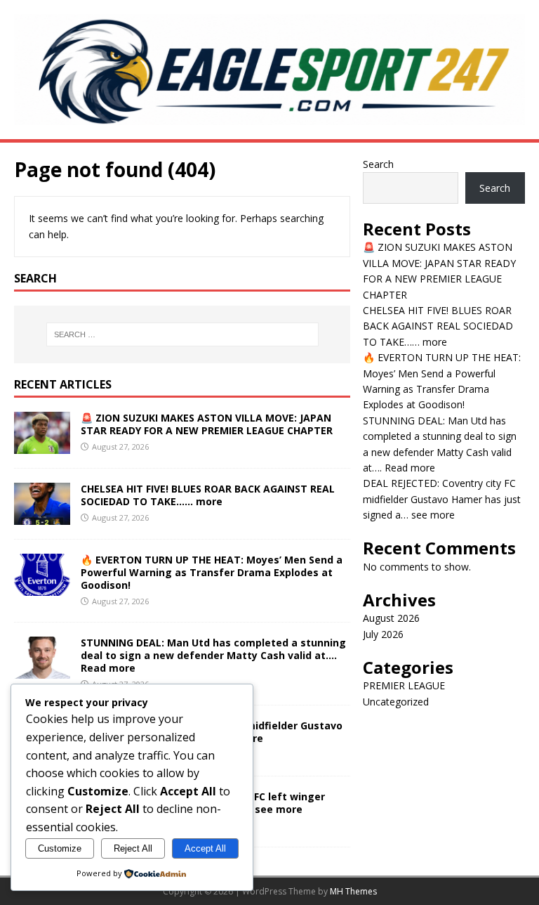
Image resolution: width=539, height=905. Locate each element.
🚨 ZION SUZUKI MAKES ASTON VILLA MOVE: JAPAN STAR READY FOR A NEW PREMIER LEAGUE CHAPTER (207, 424)
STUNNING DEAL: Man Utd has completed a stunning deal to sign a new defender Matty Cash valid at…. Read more (213, 655)
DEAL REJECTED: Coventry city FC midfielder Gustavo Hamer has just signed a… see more (442, 498)
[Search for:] (182, 334)
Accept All (205, 848)
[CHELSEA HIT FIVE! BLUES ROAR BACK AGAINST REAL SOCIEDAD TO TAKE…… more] (42, 516)
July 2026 (383, 634)
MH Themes (353, 891)
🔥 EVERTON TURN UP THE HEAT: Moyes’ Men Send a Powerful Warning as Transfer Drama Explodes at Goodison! (211, 572)
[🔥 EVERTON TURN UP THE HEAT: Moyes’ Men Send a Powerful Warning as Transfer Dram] (42, 587)
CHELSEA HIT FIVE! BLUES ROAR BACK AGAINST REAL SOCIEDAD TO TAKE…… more (208, 495)
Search (378, 164)
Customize (59, 848)
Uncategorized (396, 701)
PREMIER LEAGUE (404, 685)
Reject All (133, 848)
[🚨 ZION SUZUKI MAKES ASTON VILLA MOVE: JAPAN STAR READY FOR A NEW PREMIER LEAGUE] (42, 445)
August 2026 (391, 618)
